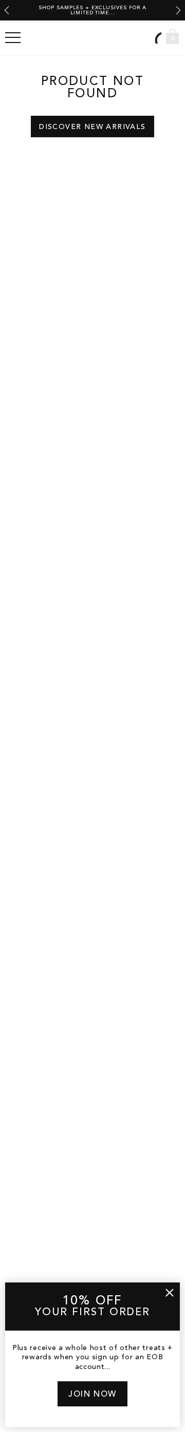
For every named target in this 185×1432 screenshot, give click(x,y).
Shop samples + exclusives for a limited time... (92, 10)
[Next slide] (178, 10)
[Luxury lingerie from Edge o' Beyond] (92, 38)
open (13, 38)
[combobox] (156, 37)
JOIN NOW (92, 1395)
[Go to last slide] (7, 10)
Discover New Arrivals (92, 127)
